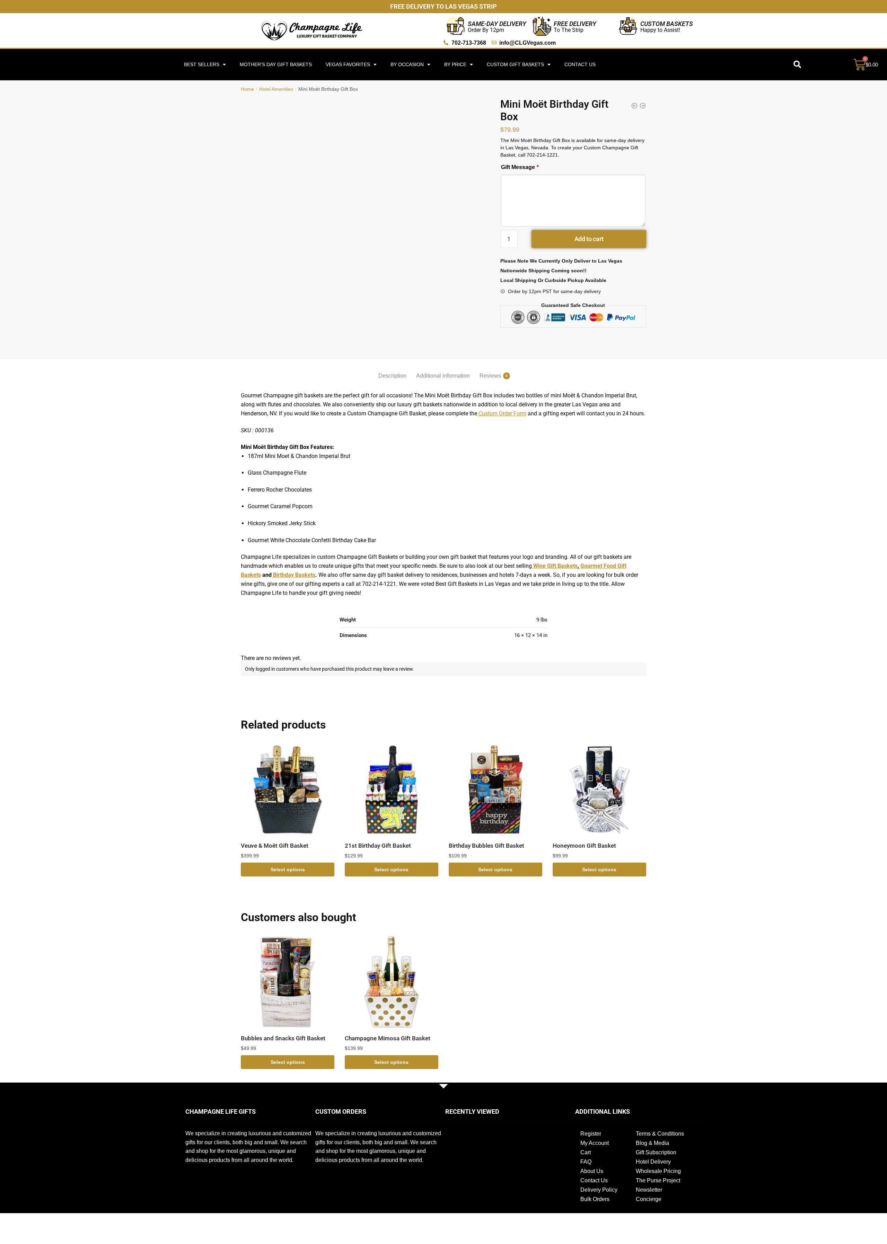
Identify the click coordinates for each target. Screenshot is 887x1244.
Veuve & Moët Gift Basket (274, 845)
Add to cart (589, 238)
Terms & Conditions (660, 1134)
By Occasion (407, 64)
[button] (797, 64)
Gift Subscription (656, 1152)
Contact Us (580, 64)
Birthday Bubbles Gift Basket (486, 845)
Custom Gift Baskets (515, 64)
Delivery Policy (598, 1190)
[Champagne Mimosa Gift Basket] (391, 982)
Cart (585, 1152)
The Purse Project (658, 1180)
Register (590, 1134)
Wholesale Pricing (658, 1171)
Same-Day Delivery (497, 23)
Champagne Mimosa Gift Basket (387, 1038)
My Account (594, 1143)
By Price (455, 64)
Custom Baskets (666, 23)
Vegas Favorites (348, 64)
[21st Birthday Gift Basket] (391, 789)
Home (247, 89)
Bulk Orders (594, 1199)
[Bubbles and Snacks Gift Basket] (287, 982)
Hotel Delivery (653, 1162)
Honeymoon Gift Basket (584, 845)
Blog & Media (652, 1143)
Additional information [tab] (443, 376)
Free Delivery (575, 23)
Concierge (648, 1199)
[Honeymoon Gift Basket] (599, 789)
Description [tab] (392, 376)
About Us (591, 1171)
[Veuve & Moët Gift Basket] (287, 789)
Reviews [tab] (490, 376)
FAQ (585, 1162)
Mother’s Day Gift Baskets (276, 64)
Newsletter (649, 1190)
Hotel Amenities (276, 89)
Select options (288, 869)
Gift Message (519, 167)
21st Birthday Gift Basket (378, 845)
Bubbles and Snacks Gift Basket (283, 1038)
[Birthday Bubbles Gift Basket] (495, 789)
